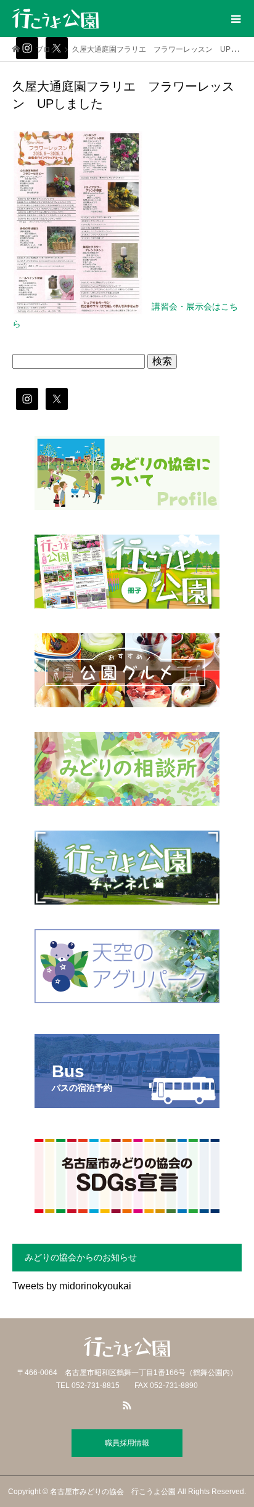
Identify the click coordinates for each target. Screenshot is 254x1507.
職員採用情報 (127, 1443)
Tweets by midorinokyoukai (71, 1286)
